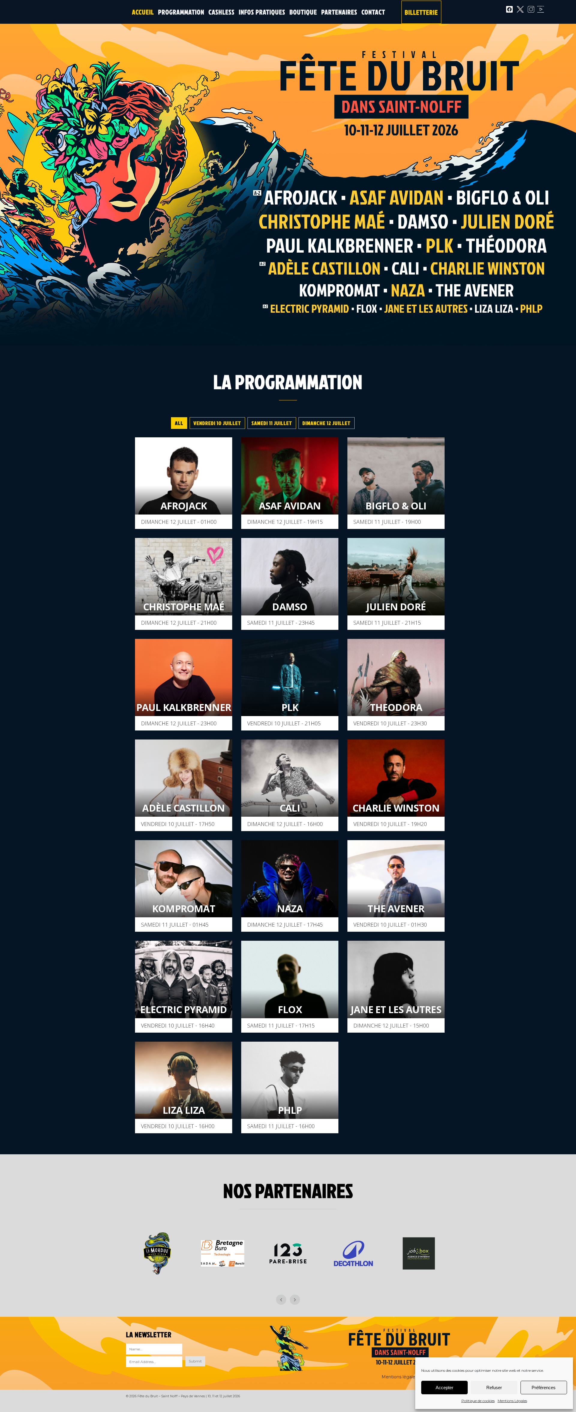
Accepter (444, 1387)
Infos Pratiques (262, 12)
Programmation (181, 12)
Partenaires (339, 12)
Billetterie (421, 12)
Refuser (494, 1387)
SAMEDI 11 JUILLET (271, 423)
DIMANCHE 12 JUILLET (326, 423)
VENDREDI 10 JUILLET (217, 423)
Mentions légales (399, 1377)
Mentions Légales (512, 1400)
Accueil (143, 12)
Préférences (544, 1387)
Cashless (221, 12)
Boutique (303, 12)
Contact (373, 12)
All (179, 423)
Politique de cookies (478, 1400)
